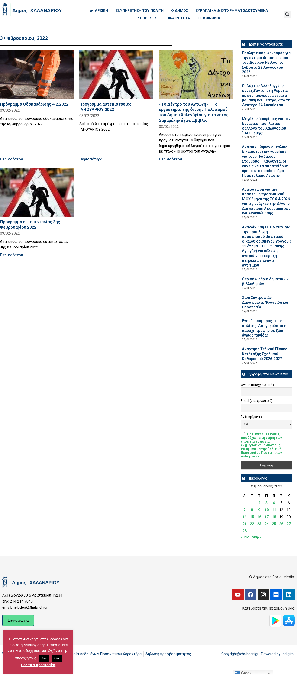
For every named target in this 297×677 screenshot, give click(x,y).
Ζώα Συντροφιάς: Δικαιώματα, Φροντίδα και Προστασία (265, 302)
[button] (287, 14)
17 (267, 517)
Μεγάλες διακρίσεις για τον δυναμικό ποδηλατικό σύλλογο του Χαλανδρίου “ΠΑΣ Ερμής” (266, 126)
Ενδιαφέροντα (251, 417)
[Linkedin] (289, 594)
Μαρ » (257, 537)
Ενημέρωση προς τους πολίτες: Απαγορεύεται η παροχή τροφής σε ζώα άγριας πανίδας (264, 328)
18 (274, 517)
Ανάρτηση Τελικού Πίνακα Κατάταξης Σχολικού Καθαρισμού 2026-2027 (264, 354)
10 (267, 510)
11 (274, 510)
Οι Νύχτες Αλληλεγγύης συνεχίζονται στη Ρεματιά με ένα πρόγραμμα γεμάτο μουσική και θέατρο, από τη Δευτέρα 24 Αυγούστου (266, 95)
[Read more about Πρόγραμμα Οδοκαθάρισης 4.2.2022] (37, 74)
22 (252, 524)
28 (244, 531)
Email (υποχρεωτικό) (256, 401)
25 (274, 524)
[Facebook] (250, 594)
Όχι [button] (56, 658)
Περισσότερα (11, 159)
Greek (246, 673)
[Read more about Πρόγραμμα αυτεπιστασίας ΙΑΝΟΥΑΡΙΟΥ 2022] (116, 74)
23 (259, 524)
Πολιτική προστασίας (38, 665)
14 (244, 517)
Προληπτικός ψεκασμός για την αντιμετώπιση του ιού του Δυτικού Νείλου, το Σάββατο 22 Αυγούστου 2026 (266, 62)
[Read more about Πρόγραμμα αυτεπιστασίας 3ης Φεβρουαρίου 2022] (37, 192)
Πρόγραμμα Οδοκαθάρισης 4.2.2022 (34, 104)
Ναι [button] (44, 658)
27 (289, 524)
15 (252, 517)
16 (259, 517)
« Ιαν (245, 537)
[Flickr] (276, 594)
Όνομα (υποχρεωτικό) (257, 385)
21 (244, 524)
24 (267, 524)
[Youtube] (238, 594)
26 (281, 524)
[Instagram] (263, 594)
